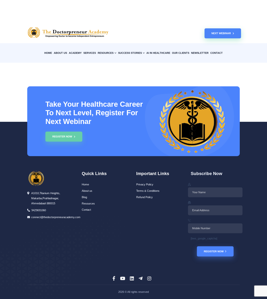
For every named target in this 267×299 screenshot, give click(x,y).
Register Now (214, 251)
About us (87, 190)
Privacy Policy (144, 184)
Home (85, 184)
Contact (86, 209)
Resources (88, 203)
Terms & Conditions (147, 190)
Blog (84, 197)
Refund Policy (144, 197)
